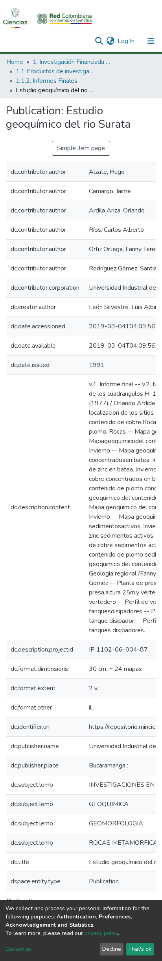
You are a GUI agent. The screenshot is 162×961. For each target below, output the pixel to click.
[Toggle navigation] (151, 41)
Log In (126, 41)
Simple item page (81, 148)
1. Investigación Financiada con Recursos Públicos (72, 62)
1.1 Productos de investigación (55, 71)
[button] (110, 41)
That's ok (139, 949)
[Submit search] (99, 41)
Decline (111, 949)
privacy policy (101, 933)
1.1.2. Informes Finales (46, 80)
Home (14, 62)
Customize (18, 949)
